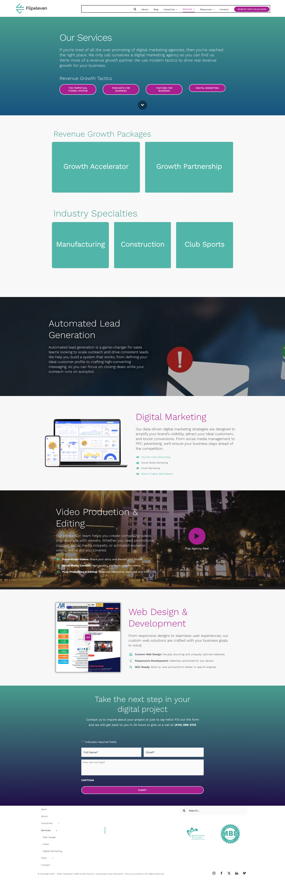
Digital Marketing (171, 416)
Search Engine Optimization (157, 473)
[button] (135, 9)
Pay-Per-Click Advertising (155, 457)
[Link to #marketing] (197, 536)
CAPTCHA (87, 780)
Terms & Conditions (134, 874)
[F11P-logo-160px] (31, 4)
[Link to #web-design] (142, 105)
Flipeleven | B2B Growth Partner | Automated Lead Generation (93, 874)
